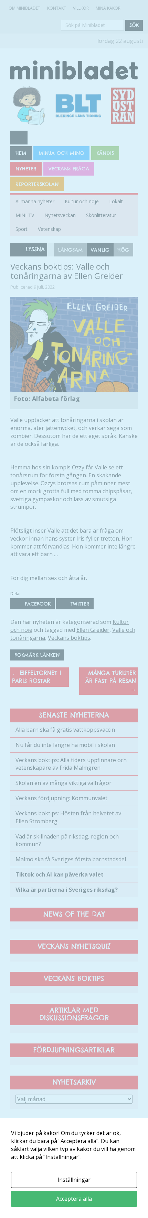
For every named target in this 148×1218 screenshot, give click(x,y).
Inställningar (74, 1179)
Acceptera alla (74, 1198)
